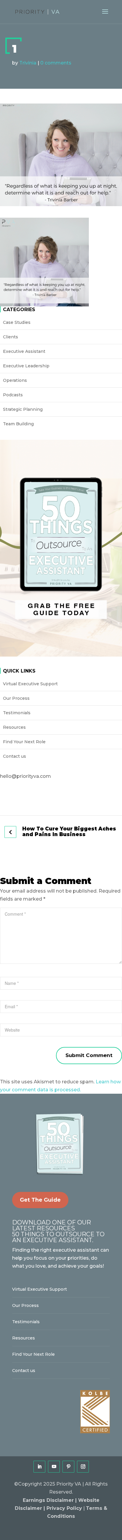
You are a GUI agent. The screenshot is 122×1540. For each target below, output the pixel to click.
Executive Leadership (26, 366)
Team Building (18, 423)
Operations (15, 380)
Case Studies (16, 322)
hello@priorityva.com (25, 776)
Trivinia (27, 63)
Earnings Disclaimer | (50, 1500)
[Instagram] (83, 1467)
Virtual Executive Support (30, 683)
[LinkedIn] (39, 1467)
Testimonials (16, 712)
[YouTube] (54, 1467)
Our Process (16, 698)
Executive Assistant (24, 351)
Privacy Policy (64, 1508)
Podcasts (13, 394)
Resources (14, 727)
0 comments (55, 63)
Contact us (14, 756)
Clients (10, 337)
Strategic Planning (23, 409)
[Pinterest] (68, 1467)
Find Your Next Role (24, 741)
